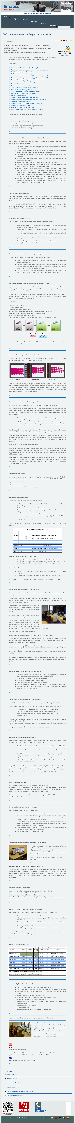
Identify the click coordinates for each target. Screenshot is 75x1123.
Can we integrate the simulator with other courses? (26, 91)
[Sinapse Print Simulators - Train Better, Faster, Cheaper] (37, 14)
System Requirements (13, 1078)
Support (44, 23)
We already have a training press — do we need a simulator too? (30, 70)
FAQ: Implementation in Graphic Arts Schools (20, 1091)
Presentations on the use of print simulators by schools (27, 109)
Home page (13, 1117)
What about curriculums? (18, 84)
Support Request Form (13, 1087)
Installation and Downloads (14, 1083)
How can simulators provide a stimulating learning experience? (29, 76)
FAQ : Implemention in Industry (15, 1095)
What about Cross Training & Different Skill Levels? (26, 90)
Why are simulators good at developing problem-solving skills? (29, 78)
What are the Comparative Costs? (21, 105)
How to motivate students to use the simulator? (25, 88)
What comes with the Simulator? (20, 86)
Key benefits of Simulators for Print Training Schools (26, 68)
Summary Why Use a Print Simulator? (22, 107)
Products (25, 20)
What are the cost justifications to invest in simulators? (27, 103)
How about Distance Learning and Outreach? (24, 97)
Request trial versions (12, 1074)
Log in (28, 1117)
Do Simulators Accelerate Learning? (21, 74)
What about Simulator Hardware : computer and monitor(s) (28, 99)
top (9, 131)
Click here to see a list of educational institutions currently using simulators (31, 1018)
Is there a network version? (19, 95)
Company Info (16, 18)
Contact (53, 25)
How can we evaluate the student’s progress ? (24, 82)
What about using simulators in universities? (24, 93)
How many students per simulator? (21, 101)
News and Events (34, 22)
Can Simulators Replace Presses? (21, 72)
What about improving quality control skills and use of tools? (28, 80)
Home (6, 16)
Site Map (19, 1117)
